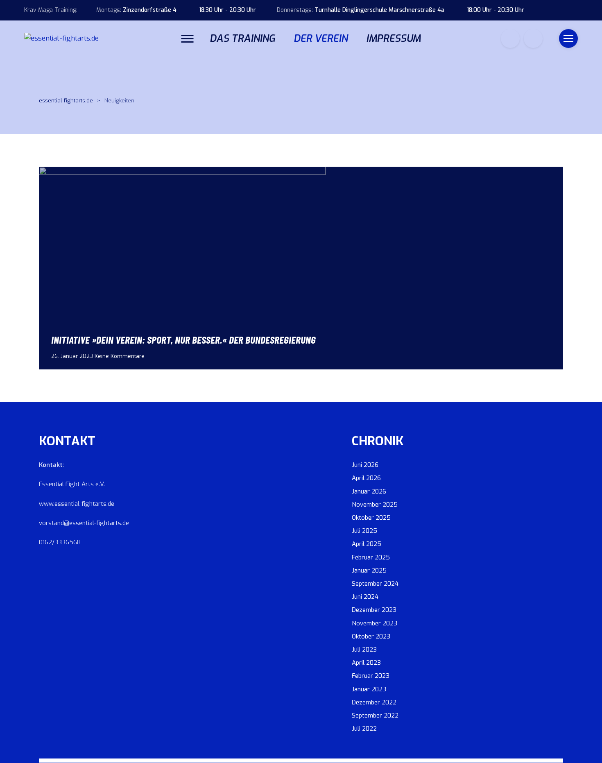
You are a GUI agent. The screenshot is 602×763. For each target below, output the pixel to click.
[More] (187, 38)
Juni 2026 (365, 465)
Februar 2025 (371, 557)
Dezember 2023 (374, 610)
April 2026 (366, 478)
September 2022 (375, 715)
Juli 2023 (364, 649)
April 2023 (366, 663)
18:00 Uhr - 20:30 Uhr (495, 10)
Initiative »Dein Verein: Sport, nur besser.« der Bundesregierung (183, 339)
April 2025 (366, 544)
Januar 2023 (369, 689)
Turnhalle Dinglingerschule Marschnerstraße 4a (379, 10)
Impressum (393, 38)
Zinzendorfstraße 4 (150, 10)
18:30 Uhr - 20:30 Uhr (227, 10)
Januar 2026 (369, 491)
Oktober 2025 (371, 518)
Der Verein (321, 38)
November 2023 (374, 623)
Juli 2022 (364, 729)
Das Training (242, 38)
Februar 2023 (370, 676)
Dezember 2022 (374, 702)
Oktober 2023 (371, 636)
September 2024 (375, 584)
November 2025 (375, 504)
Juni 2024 (365, 597)
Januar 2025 (369, 570)
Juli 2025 (364, 531)
